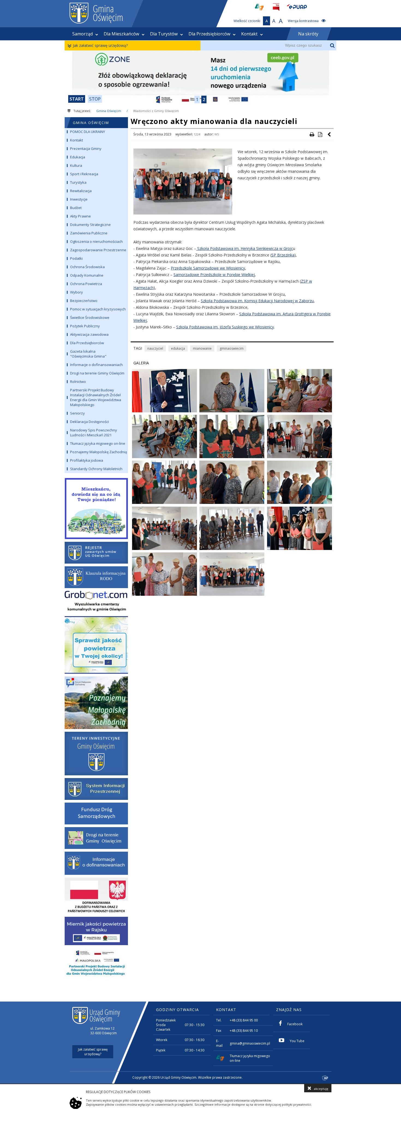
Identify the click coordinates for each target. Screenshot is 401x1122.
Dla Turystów (164, 34)
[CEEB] (200, 77)
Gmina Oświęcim (108, 111)
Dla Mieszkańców (121, 34)
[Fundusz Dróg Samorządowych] (96, 813)
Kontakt (249, 34)
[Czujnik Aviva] (96, 931)
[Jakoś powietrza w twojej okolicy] (96, 645)
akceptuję (321, 1089)
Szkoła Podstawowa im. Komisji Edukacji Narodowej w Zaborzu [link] (257, 300)
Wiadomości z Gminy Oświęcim (156, 111)
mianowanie (202, 348)
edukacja (178, 348)
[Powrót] (329, 134)
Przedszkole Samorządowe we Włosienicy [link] (208, 268)
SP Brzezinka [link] (282, 255)
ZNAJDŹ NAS (289, 1009)
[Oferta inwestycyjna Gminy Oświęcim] (96, 753)
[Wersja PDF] (320, 134)
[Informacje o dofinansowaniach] (96, 863)
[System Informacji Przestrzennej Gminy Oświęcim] (96, 789)
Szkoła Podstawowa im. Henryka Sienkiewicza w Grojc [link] (244, 248)
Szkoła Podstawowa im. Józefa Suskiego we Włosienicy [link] (225, 326)
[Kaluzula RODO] (96, 577)
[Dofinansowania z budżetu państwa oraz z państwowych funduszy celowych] (96, 896)
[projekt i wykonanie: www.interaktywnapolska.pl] (325, 1078)
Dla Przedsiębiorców (209, 34)
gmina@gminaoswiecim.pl (250, 1043)
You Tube (297, 1041)
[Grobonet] (96, 602)
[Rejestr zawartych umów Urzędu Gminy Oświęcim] (96, 553)
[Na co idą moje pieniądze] (96, 507)
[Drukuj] (312, 134)
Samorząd (82, 34)
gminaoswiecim (232, 348)
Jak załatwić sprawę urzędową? (100, 45)
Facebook (295, 1024)
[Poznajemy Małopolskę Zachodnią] (96, 702)
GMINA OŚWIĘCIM (91, 122)
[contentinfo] (200, 1043)
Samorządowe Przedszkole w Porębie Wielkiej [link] (214, 274)
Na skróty (308, 34)
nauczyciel (155, 348)
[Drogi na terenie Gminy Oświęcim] (96, 838)
